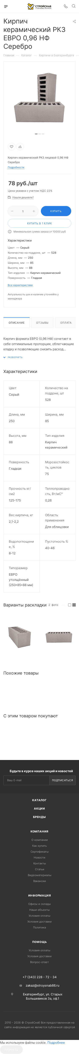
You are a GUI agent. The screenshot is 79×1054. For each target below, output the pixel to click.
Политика (39, 927)
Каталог (39, 800)
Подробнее (56, 1043)
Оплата (66, 322)
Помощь (39, 942)
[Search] (73, 6)
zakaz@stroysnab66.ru (42, 985)
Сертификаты (40, 851)
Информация (39, 895)
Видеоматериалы (39, 875)
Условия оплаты (39, 915)
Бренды (39, 817)
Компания (39, 831)
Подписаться (62, 780)
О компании (39, 839)
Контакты (39, 863)
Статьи (39, 869)
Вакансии (39, 881)
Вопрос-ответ (39, 962)
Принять (11, 1049)
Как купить (39, 845)
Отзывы (42, 322)
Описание (16, 322)
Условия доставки (39, 921)
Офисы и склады (39, 904)
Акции (39, 808)
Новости (39, 857)
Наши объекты (39, 909)
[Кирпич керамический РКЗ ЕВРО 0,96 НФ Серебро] (19, 637)
